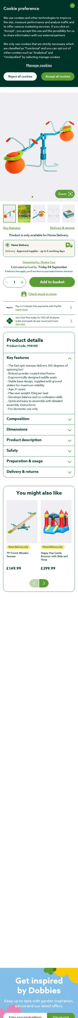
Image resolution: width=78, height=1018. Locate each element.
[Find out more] (39, 307)
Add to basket (52, 282)
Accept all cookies (58, 76)
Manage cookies (39, 65)
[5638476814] (21, 521)
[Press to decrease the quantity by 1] (6, 282)
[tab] (9, 213)
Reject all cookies (20, 76)
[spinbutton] (14, 282)
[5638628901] (56, 521)
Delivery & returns (62, 228)
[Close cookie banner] (72, 5)
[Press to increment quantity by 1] (22, 282)
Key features (11, 228)
